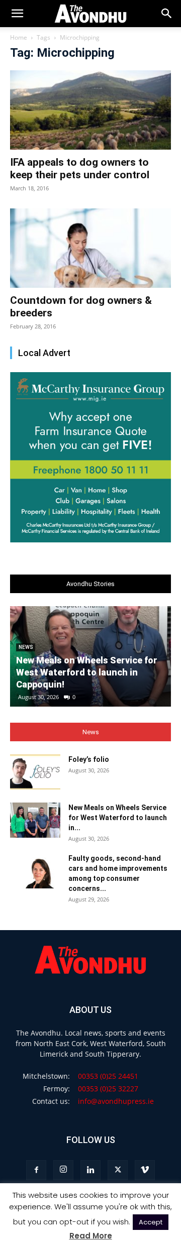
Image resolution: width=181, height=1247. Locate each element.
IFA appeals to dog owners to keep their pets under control (79, 168)
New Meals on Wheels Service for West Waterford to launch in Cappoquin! (86, 672)
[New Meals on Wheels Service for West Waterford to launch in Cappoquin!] (35, 820)
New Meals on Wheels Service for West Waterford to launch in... (117, 818)
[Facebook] (36, 1170)
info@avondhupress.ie (116, 1101)
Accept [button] (150, 1222)
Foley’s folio (88, 759)
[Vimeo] (145, 1170)
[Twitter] (118, 1170)
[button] (167, 13)
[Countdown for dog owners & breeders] (90, 248)
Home (18, 37)
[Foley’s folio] (35, 771)
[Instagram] (63, 1170)
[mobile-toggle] (17, 13)
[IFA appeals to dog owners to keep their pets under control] (90, 110)
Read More (90, 1235)
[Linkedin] (90, 1170)
